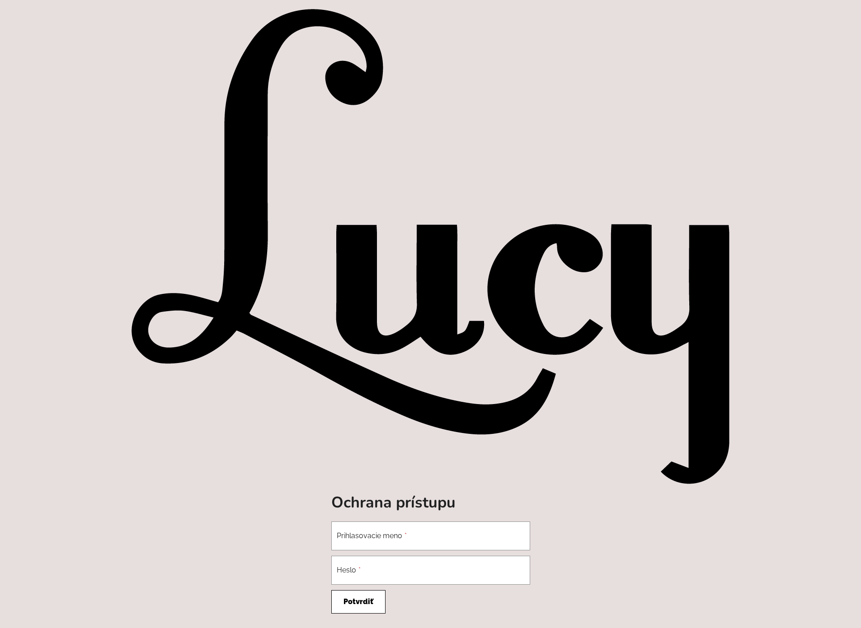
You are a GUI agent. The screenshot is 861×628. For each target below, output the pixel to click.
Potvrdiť (358, 601)
